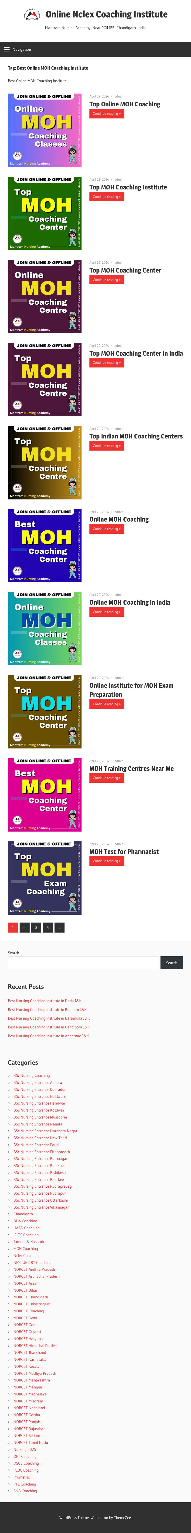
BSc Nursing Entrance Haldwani (40, 1096)
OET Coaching (25, 1456)
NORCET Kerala (26, 1366)
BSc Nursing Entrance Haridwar (39, 1103)
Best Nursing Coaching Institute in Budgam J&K (47, 1009)
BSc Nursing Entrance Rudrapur (40, 1193)
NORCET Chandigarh (31, 1296)
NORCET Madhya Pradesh (35, 1373)
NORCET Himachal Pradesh (36, 1345)
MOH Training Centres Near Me (131, 768)
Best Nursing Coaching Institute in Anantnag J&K (48, 1035)
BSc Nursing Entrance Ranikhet (39, 1165)
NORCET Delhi (25, 1317)
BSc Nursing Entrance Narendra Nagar (45, 1130)
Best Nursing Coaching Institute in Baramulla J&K (49, 1018)
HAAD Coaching (27, 1227)
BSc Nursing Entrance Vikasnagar (41, 1207)
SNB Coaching (25, 1490)
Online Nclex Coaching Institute (107, 14)
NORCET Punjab (27, 1421)
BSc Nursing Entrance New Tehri (40, 1137)
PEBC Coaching (26, 1470)
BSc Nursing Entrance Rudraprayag (43, 1186)
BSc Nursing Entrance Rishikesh (40, 1172)
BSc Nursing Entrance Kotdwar (39, 1110)
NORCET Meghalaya (30, 1393)
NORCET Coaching (29, 1310)
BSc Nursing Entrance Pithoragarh (42, 1151)
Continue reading (105, 113)
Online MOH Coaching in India (129, 602)
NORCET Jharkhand (30, 1352)
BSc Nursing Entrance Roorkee (39, 1179)
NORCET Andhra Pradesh (34, 1269)
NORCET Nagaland (29, 1407)
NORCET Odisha (27, 1414)
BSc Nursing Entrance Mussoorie (40, 1117)
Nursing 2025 (25, 1449)
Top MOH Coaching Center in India (136, 353)
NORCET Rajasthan (29, 1428)
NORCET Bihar (26, 1290)
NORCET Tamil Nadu (31, 1442)
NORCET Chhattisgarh (32, 1303)
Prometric (22, 1477)
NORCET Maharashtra (32, 1380)
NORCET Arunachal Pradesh (37, 1276)
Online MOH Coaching (119, 519)
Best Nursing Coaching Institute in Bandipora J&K (49, 1026)
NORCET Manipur (28, 1387)
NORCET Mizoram (28, 1400)
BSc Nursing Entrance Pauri (36, 1144)
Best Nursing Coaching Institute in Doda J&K (45, 1000)
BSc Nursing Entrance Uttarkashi (41, 1200)
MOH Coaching (26, 1248)
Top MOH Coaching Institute (128, 187)
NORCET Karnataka (30, 1359)
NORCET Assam (27, 1283)
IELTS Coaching (26, 1234)
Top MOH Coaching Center (125, 270)
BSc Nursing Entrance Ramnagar (41, 1158)
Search (13, 952)
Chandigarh (23, 1213)
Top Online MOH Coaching (124, 104)
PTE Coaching (25, 1484)
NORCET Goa (24, 1324)
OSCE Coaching (26, 1463)
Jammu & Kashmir (29, 1241)
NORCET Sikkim (27, 1435)
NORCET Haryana (28, 1338)
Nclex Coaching (26, 1255)
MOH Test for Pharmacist (124, 852)
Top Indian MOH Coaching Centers (136, 436)
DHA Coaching (25, 1220)
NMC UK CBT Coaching (32, 1262)
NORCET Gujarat (27, 1331)
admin (119, 96)
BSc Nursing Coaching (32, 1075)
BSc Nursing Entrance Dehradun (40, 1089)
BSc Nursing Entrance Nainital (38, 1124)
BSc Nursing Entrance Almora (38, 1082)
